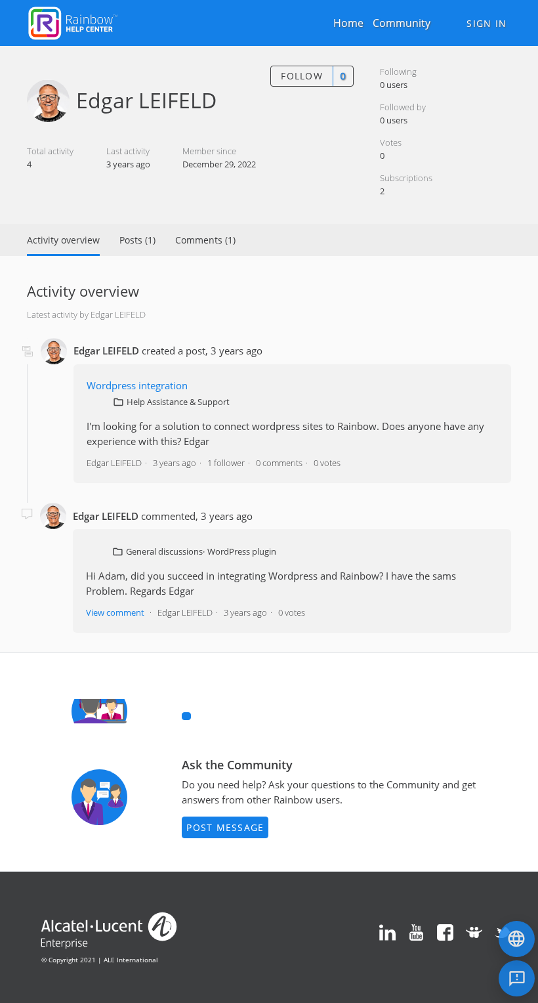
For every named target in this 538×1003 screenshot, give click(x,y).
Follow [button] (302, 76)
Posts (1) (137, 240)
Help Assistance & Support (178, 402)
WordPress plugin (241, 551)
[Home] (73, 21)
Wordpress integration (137, 385)
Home (348, 23)
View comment (115, 612)
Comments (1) (205, 240)
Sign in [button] (486, 23)
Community (401, 23)
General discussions (164, 551)
